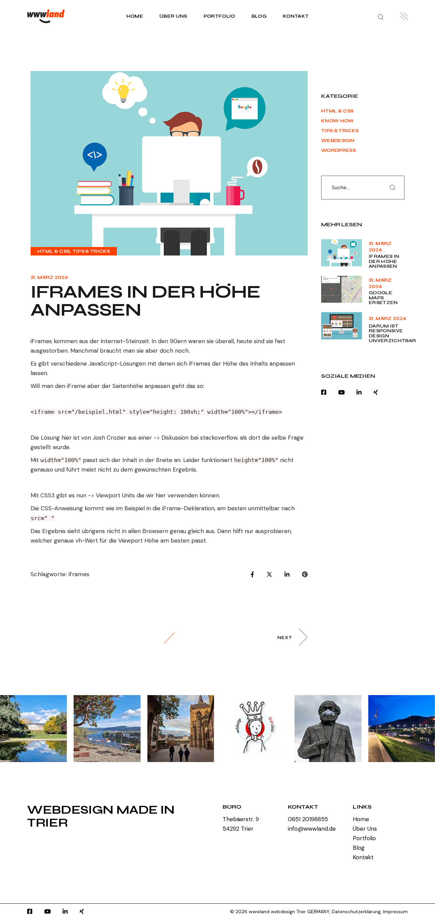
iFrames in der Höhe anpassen (384, 261)
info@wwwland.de (312, 828)
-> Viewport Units (111, 495)
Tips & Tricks (91, 251)
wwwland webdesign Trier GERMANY (289, 911)
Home (361, 819)
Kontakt (363, 857)
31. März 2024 (49, 277)
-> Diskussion (171, 437)
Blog (359, 847)
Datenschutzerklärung (356, 911)
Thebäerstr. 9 (241, 819)
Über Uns (365, 828)
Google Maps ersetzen (383, 297)
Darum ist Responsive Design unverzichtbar (392, 333)
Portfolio (364, 838)
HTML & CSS (53, 251)
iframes (79, 574)
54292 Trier (238, 828)
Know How (337, 121)
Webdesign (337, 140)
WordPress (338, 150)
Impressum (395, 911)
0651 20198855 (308, 819)
